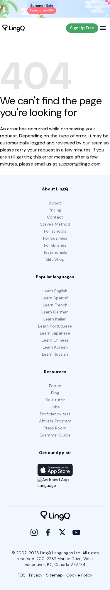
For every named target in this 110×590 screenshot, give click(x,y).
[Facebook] (48, 532)
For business (55, 238)
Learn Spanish (55, 298)
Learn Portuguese (55, 326)
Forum (55, 385)
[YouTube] (76, 532)
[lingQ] (13, 28)
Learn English (55, 291)
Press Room (55, 428)
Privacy (36, 575)
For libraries (55, 245)
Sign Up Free (82, 27)
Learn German (55, 312)
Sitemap (54, 575)
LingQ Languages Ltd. (60, 552)
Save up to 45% (42, 10)
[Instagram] (34, 532)
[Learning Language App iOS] (55, 470)
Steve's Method (55, 224)
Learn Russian (55, 354)
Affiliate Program (55, 421)
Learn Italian (55, 319)
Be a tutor (55, 400)
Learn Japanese (55, 333)
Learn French (55, 305)
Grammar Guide (55, 435)
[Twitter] (62, 532)
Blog (55, 392)
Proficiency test (55, 414)
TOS (22, 575)
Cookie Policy (79, 575)
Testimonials (55, 252)
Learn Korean (55, 347)
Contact (55, 217)
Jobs (55, 407)
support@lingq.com (79, 164)
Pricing (55, 210)
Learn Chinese (55, 340)
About (55, 203)
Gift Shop (55, 259)
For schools (55, 231)
